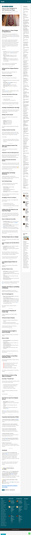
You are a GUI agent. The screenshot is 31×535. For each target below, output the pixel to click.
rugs (14, 36)
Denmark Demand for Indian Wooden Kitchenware (27, 225)
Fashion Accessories (26, 47)
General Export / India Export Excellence (25, 55)
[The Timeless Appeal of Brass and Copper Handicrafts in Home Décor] (9, 506)
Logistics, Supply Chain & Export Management (25, 129)
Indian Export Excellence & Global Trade (26, 92)
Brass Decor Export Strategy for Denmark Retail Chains (27, 203)
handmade (15, 222)
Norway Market (25, 139)
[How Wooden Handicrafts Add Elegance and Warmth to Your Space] (9, 515)
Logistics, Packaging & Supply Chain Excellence (26, 121)
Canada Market (25, 31)
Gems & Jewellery (25, 52)
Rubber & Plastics (25, 148)
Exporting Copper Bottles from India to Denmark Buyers (27, 211)
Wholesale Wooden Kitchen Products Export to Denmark (26, 218)
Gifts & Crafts (25, 60)
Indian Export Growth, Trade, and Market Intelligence (26, 96)
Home (25, 500)
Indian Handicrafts (6, 6)
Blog (2, 6)
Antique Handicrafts (26, 9)
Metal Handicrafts (25, 135)
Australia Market (25, 11)
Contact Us (25, 505)
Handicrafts (25, 70)
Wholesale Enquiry (26, 504)
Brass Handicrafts (25, 17)
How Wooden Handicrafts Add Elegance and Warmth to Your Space (12, 518)
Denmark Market (25, 39)
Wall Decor (24, 183)
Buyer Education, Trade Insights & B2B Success (26, 26)
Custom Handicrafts (26, 37)
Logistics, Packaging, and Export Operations (25, 124)
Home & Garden (25, 82)
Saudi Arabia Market (26, 153)
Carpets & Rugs (5, 12)
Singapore (24, 157)
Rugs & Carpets (11, 6)
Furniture (24, 51)
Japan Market (25, 109)
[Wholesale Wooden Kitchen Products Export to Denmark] (24, 216)
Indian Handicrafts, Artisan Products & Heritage (26, 105)
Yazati (2, 1)
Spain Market (25, 160)
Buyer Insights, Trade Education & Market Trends (25, 29)
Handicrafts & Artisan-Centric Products (25, 72)
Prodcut (25, 501)
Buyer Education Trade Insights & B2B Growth (26, 23)
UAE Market (25, 179)
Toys (23, 178)
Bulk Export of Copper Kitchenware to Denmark (27, 197)
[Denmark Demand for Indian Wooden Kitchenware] (24, 223)
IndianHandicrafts (9, 12)
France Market (25, 49)
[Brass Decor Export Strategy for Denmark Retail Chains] (24, 201)
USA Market (25, 182)
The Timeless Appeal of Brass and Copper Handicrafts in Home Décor (13, 509)
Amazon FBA (25, 8)
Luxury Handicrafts (26, 133)
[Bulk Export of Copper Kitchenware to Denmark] (24, 195)
